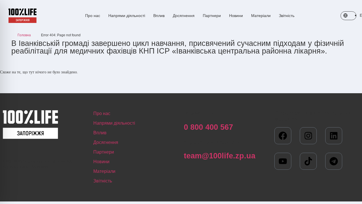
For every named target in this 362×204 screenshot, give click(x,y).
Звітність (286, 15)
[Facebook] (282, 135)
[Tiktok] (308, 161)
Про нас (92, 15)
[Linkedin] (333, 135)
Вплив (159, 15)
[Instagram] (308, 135)
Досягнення (184, 15)
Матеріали (261, 15)
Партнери (212, 15)
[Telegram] (333, 161)
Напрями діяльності (126, 15)
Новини (236, 15)
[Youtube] (282, 161)
